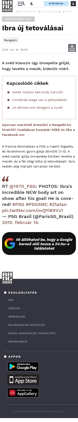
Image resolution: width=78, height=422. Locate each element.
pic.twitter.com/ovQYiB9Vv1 (32, 210)
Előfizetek (56, 3)
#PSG (18, 204)
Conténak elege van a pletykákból (39, 100)
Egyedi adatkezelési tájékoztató (31, 333)
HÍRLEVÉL (14, 308)
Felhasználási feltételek (26, 325)
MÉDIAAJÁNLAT (17, 341)
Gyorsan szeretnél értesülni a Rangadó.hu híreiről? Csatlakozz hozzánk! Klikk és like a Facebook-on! (38, 130)
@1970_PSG (22, 186)
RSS (10, 300)
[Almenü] (21, 3)
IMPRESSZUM (16, 316)
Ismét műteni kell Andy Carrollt (37, 92)
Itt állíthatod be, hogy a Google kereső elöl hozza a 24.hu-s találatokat (44, 243)
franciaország (51, 11)
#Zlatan (58, 204)
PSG (69, 11)
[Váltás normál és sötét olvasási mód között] (31, 3)
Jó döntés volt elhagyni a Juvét (37, 107)
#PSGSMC (37, 204)
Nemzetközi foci (18, 19)
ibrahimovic (27, 11)
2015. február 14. (20, 222)
